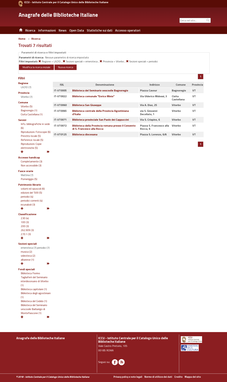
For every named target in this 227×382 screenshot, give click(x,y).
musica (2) (26, 252)
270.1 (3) (26, 234)
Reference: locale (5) (32, 140)
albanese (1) (27, 260)
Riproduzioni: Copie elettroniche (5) (31, 146)
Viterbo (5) (26, 106)
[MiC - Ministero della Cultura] (195, 348)
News (62, 30)
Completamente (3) (31, 161)
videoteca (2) (28, 256)
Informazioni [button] (47, 30)
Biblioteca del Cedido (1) (34, 301)
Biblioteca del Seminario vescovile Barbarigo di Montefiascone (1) (34, 309)
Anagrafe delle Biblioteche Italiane (58, 15)
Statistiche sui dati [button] (99, 30)
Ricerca (35, 39)
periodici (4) (27, 197)
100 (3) (25, 222)
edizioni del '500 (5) (31, 193)
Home (21, 39)
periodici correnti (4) (32, 201)
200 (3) (25, 226)
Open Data (76, 30)
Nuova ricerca (65, 67)
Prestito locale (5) (31, 136)
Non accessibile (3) (31, 165)
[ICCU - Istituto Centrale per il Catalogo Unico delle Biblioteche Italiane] (20, 4)
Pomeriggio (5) (29, 179)
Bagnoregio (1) (29, 110)
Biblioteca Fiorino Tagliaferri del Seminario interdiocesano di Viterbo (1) (35, 279)
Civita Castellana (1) (32, 114)
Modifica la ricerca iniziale (36, 67)
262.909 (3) (27, 230)
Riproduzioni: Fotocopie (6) (36, 132)
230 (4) (25, 218)
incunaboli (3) (28, 205)
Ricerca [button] (30, 30)
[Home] (18, 30)
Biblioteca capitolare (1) (34, 289)
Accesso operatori (127, 30)
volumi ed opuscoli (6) (33, 189)
